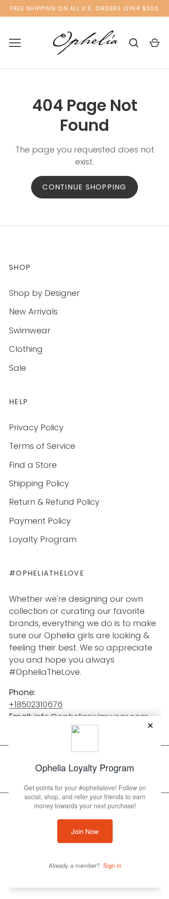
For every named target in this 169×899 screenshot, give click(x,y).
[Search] (134, 43)
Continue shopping (84, 187)
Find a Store (33, 464)
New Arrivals (33, 311)
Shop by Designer (44, 293)
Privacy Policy (36, 427)
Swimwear (29, 330)
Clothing (26, 349)
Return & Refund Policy (54, 501)
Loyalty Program (43, 539)
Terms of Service (42, 446)
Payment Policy (40, 520)
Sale (17, 367)
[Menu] (15, 43)
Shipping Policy (39, 483)
